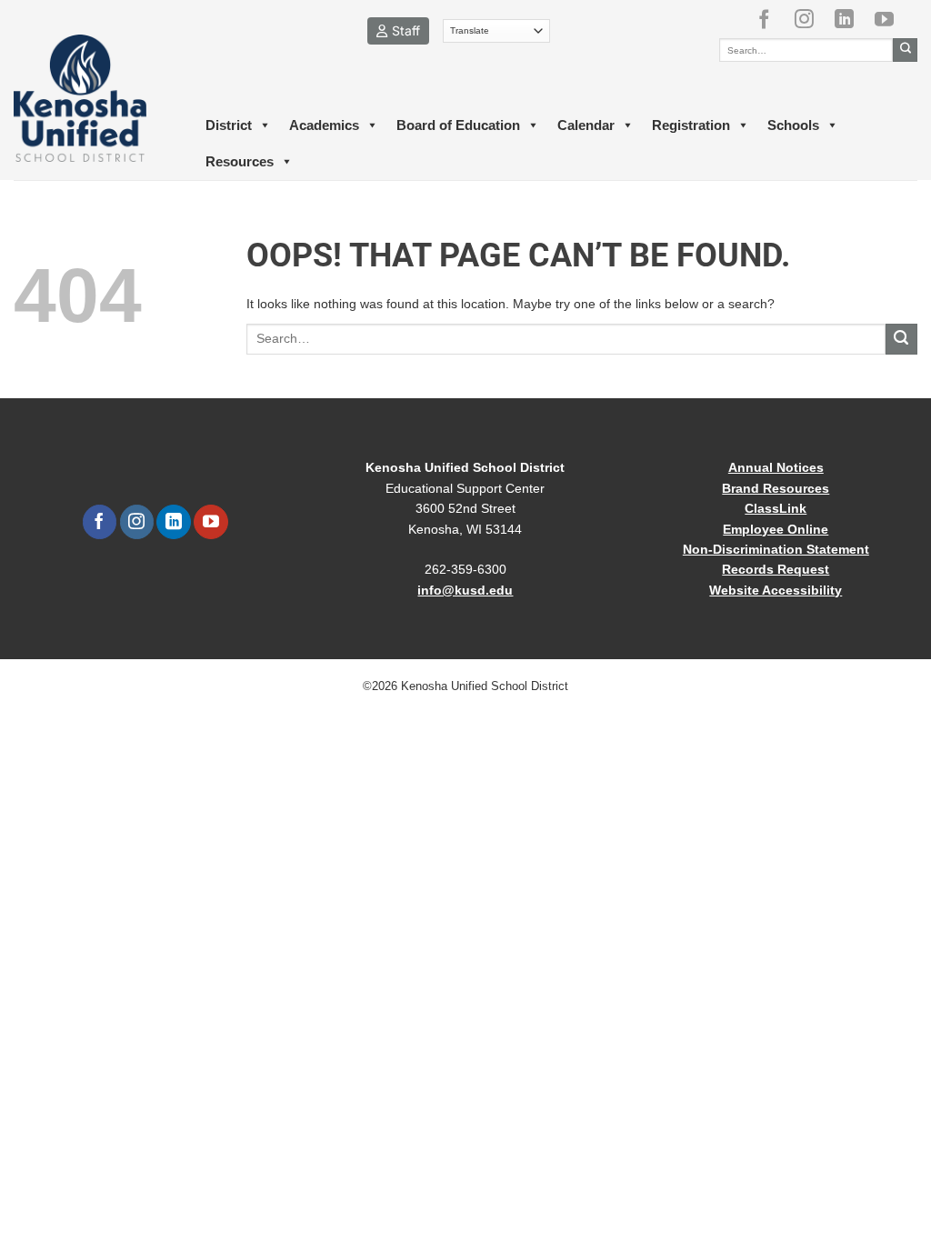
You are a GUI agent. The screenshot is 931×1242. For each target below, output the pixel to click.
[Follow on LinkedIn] (851, 19)
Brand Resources (775, 488)
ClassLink (775, 508)
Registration (691, 125)
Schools (793, 125)
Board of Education (458, 125)
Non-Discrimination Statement (776, 549)
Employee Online (775, 529)
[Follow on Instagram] (811, 19)
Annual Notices (776, 467)
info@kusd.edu (465, 590)
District (228, 125)
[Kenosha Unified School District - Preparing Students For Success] (91, 98)
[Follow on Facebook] (771, 19)
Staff (406, 30)
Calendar (586, 125)
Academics (324, 125)
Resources (239, 161)
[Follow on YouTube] (891, 19)
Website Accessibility (775, 590)
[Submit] (905, 50)
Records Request (775, 569)
